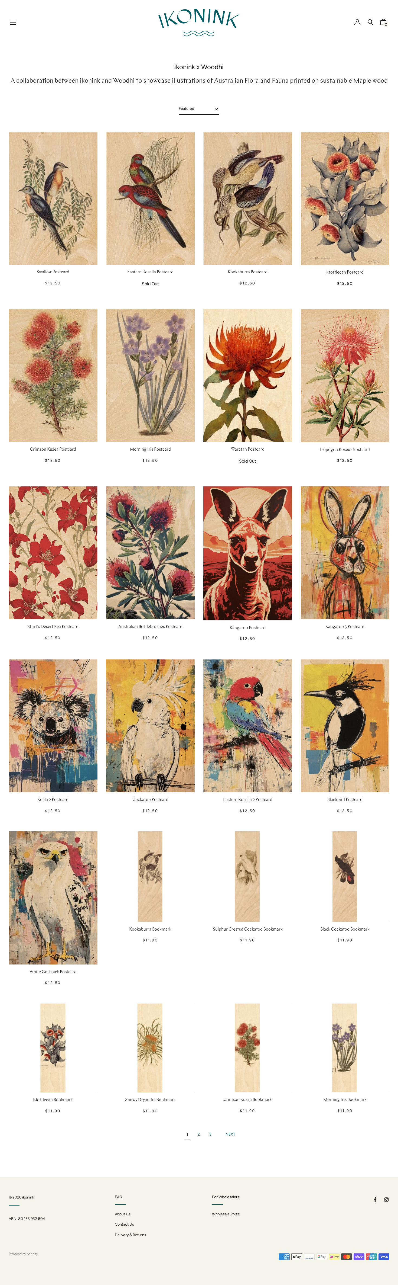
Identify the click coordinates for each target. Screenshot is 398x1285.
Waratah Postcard (248, 449)
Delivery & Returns (130, 1235)
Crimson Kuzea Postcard (53, 449)
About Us (123, 1214)
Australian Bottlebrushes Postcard (150, 627)
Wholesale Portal (226, 1214)
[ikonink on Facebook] (375, 1200)
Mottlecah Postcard (345, 272)
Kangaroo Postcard (248, 628)
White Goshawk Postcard (53, 972)
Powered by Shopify (23, 1254)
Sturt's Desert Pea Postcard (53, 627)
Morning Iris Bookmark (345, 1100)
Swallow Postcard (53, 272)
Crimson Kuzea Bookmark (247, 1100)
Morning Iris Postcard (150, 449)
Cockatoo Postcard (150, 800)
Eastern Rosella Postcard (150, 272)
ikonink (28, 1197)
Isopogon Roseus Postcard (345, 450)
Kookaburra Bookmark (150, 929)
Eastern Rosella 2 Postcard (247, 800)
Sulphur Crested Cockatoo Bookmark (248, 929)
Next (230, 1134)
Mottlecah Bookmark (53, 1100)
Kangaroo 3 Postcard (344, 627)
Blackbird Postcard (345, 800)
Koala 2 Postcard (52, 800)
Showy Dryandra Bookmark (150, 1100)
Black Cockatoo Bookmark (345, 929)
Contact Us (124, 1224)
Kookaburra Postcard (247, 272)
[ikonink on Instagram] (386, 1200)
